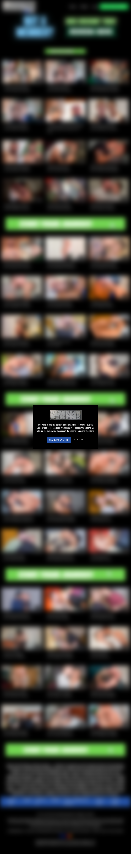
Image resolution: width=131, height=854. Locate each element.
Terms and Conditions (85, 431)
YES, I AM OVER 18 (58, 439)
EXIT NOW (78, 439)
